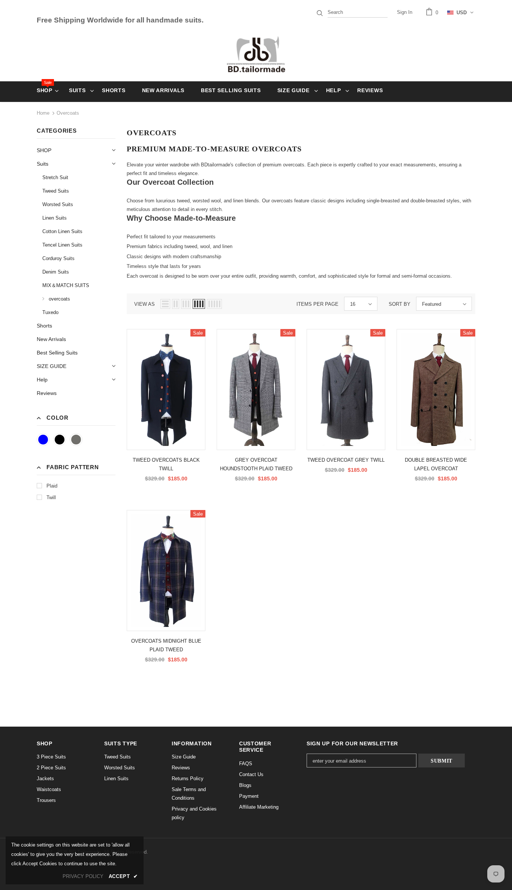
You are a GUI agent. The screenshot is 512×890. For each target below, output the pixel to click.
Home (43, 113)
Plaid (51, 486)
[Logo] (256, 54)
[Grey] (76, 439)
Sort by (399, 304)
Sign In (404, 12)
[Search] (320, 12)
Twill (51, 497)
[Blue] (43, 439)
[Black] (59, 439)
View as (144, 304)
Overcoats (68, 113)
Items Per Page (317, 304)
